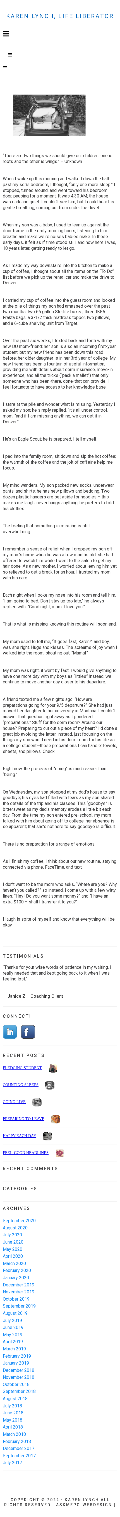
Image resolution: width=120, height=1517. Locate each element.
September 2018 (19, 1391)
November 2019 (18, 1291)
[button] (10, 55)
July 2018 (12, 1406)
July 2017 (12, 1462)
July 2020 (12, 1234)
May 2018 (12, 1420)
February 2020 (17, 1270)
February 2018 (17, 1441)
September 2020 (19, 1220)
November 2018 (18, 1377)
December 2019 (18, 1285)
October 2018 (16, 1384)
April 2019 (13, 1341)
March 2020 (14, 1263)
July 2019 (12, 1320)
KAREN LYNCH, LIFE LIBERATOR (60, 16)
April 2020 (13, 1256)
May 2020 (12, 1249)
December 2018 (18, 1370)
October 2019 (16, 1299)
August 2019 (15, 1313)
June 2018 (13, 1412)
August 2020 (15, 1228)
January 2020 (16, 1277)
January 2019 (16, 1363)
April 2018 (13, 1427)
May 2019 (12, 1334)
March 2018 (14, 1434)
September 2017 (19, 1455)
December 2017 (18, 1448)
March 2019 (14, 1349)
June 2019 (13, 1327)
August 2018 (15, 1398)
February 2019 (17, 1356)
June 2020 (13, 1242)
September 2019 (19, 1306)
